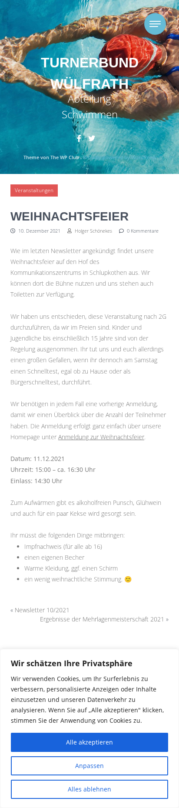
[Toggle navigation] (155, 24)
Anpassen (89, 765)
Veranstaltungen (34, 190)
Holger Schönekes (92, 230)
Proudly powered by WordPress (119, 157)
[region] (89, 728)
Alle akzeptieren (89, 742)
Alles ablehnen (89, 789)
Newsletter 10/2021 (42, 610)
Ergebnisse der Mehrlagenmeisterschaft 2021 (102, 619)
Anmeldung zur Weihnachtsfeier (101, 437)
